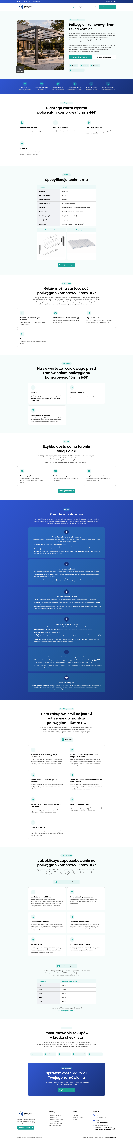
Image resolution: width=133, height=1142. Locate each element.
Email (97, 1120)
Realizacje (109, 1)
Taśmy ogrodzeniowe (55, 1123)
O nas (64, 7)
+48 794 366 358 (101, 1117)
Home (59, 7)
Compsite (113, 1137)
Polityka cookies (99, 1137)
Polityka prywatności (88, 1137)
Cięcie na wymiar (78, 1117)
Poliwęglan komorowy (55, 1115)
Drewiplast (28, 6)
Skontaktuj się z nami (65, 1010)
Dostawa (75, 1115)
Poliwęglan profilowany (56, 1119)
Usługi (80, 7)
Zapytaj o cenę (66, 1068)
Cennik (87, 7)
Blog (115, 1)
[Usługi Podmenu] (82, 7)
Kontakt (93, 7)
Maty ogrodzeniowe (55, 1125)
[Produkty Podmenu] (75, 7)
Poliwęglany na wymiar (30, 7)
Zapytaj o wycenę (105, 57)
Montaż (75, 1119)
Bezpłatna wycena (106, 7)
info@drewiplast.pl (102, 1122)
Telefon (98, 1115)
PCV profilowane (54, 1121)
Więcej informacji (79, 57)
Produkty (71, 7)
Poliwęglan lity (53, 1117)
